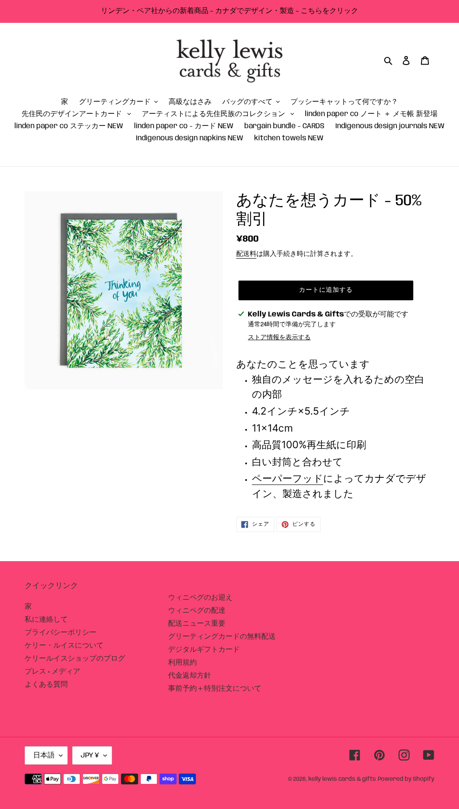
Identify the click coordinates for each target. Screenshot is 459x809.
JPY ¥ (90, 755)
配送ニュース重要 (196, 623)
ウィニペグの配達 (196, 610)
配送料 (246, 254)
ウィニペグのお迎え (200, 597)
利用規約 (182, 662)
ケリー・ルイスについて (64, 645)
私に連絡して (46, 619)
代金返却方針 (189, 675)
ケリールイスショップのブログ (75, 658)
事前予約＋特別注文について (214, 688)
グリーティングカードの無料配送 (222, 636)
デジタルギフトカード (204, 649)
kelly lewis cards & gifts (342, 779)
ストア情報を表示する (279, 337)
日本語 (44, 755)
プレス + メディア (52, 671)
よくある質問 (46, 684)
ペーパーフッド (287, 478)
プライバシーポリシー (60, 632)
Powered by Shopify (406, 779)
